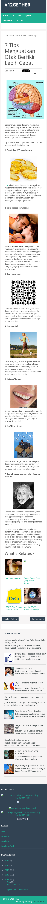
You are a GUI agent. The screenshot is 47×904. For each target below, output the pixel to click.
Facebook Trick (7, 846)
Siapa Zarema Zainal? (24, 668)
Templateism (38, 901)
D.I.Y (3, 831)
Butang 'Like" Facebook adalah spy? (30, 654)
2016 (7, 860)
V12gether (17, 5)
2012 (7, 874)
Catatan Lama (38, 619)
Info (25, 35)
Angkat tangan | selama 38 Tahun (29, 765)
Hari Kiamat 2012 (14, 884)
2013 (7, 870)
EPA (6, 185)
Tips (35, 35)
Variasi (20, 21)
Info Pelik (16, 16)
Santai (30, 35)
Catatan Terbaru (10, 619)
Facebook (5, 841)
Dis (8, 882)
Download (5, 836)
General (19, 35)
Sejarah (28, 16)
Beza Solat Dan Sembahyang (16, 740)
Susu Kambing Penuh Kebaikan (28, 711)
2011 (7, 879)
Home (5, 16)
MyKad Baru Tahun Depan (18, 889)
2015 (7, 865)
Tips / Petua (8, 21)
